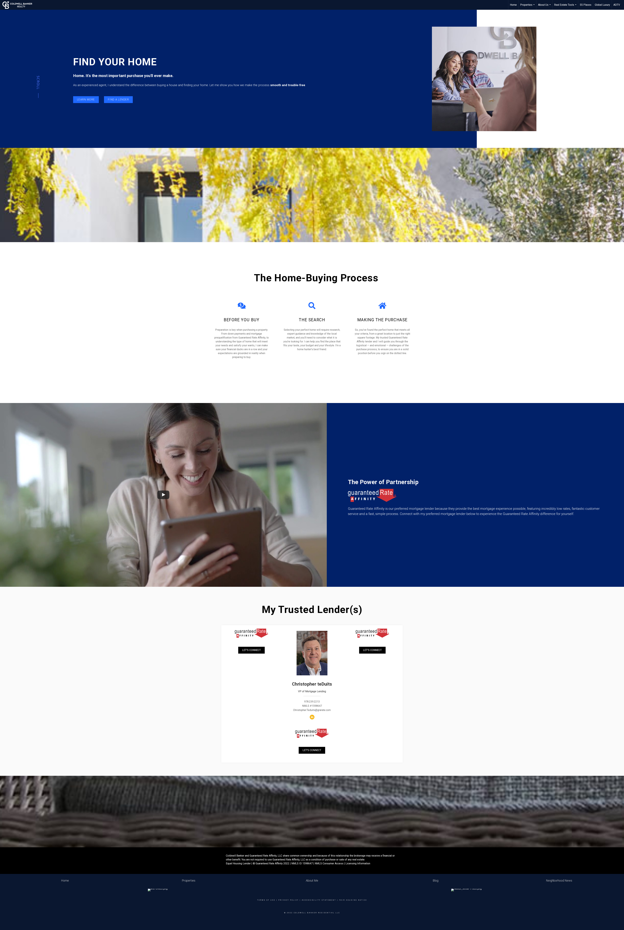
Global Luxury (602, 4)
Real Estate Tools (565, 6)
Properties (527, 6)
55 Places (585, 4)
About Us (545, 6)
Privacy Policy (288, 900)
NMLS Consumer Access (329, 863)
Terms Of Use (266, 900)
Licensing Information (357, 863)
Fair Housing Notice (353, 900)
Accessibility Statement (319, 900)
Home (513, 4)
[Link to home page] (18, 5)
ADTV (616, 4)
